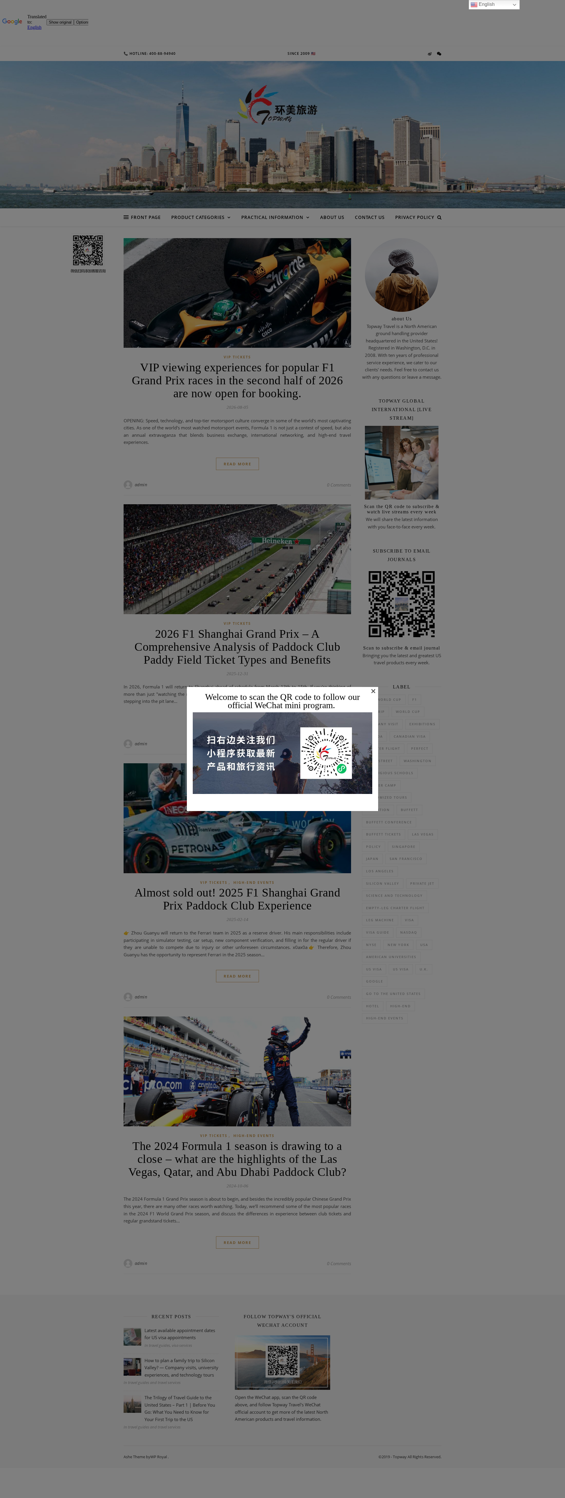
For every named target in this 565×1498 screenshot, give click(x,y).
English (486, 4)
